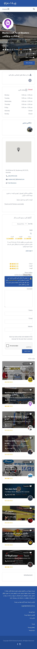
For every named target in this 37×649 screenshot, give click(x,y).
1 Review (17, 49)
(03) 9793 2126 (12, 176)
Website (30, 327)
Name (30, 310)
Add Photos (29, 54)
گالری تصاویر (26, 123)
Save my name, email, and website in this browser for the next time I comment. (20, 338)
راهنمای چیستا (31, 627)
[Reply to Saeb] (31, 234)
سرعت (30, 264)
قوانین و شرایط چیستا (29, 615)
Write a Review (29, 63)
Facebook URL (30, 80)
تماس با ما (32, 618)
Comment (29, 289)
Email (30, 319)
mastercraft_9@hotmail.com (16, 179)
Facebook (17, 644)
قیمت (30, 268)
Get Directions (12, 183)
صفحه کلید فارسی (12, 280)
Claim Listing (29, 58)
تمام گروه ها (32, 612)
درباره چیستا (32, 630)
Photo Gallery (28, 273)
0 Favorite (26, 49)
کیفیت (30, 266)
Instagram (20, 644)
